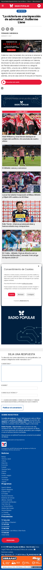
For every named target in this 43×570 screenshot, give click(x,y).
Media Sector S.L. (24, 300)
